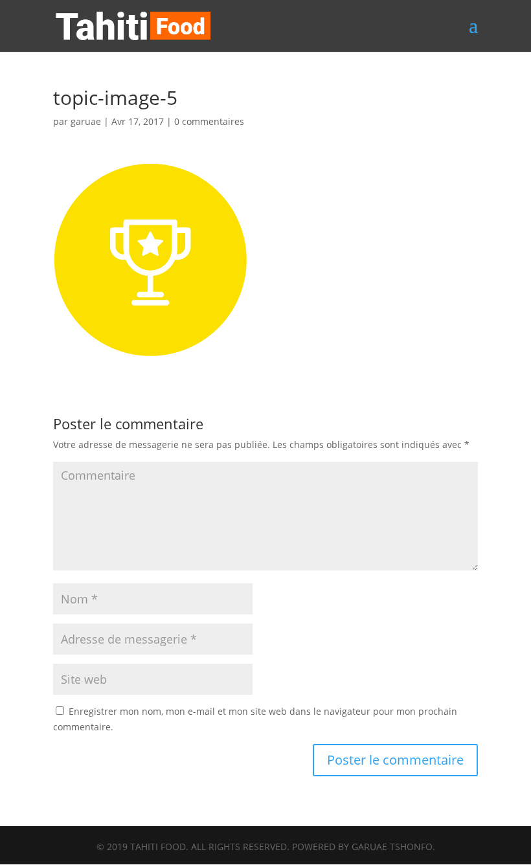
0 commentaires (209, 121)
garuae (86, 121)
